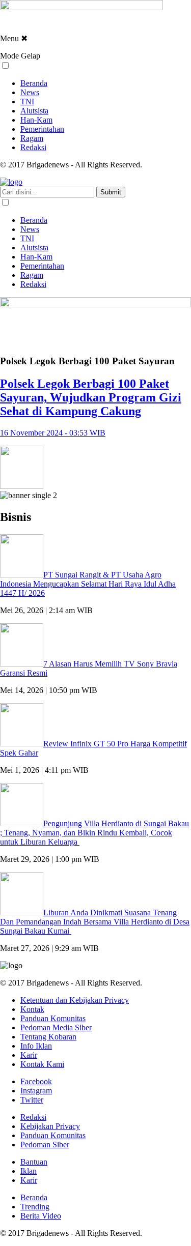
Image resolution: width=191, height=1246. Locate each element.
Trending (34, 1206)
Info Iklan (36, 1045)
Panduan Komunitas (53, 1018)
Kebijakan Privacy (50, 1126)
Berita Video (40, 1215)
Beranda (33, 83)
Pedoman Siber (44, 1144)
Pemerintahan (42, 129)
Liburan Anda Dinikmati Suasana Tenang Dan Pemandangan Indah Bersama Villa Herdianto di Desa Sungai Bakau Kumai (94, 921)
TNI (27, 101)
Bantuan (33, 1161)
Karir (28, 1055)
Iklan (28, 1171)
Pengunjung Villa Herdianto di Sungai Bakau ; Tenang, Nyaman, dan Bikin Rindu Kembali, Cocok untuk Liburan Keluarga (94, 832)
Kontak (32, 1009)
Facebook (36, 1081)
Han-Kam (36, 119)
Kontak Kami (42, 1064)
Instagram (36, 1090)
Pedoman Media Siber (56, 1027)
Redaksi (33, 147)
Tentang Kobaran (48, 1036)
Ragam (31, 138)
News (29, 92)
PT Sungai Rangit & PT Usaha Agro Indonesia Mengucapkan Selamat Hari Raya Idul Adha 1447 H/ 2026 (88, 583)
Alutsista (34, 110)
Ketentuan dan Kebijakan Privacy (74, 1000)
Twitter (31, 1099)
